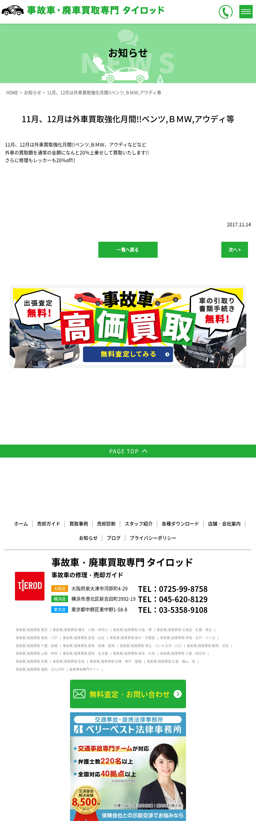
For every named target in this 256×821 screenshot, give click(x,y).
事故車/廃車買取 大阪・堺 (132, 629)
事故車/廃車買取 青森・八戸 (37, 637)
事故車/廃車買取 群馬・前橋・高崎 (89, 645)
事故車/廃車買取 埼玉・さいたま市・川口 (151, 645)
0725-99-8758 (183, 588)
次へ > (235, 249)
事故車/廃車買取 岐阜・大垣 (134, 653)
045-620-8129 (183, 598)
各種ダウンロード (180, 523)
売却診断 (106, 523)
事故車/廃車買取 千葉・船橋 (37, 645)
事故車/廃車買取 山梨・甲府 (37, 653)
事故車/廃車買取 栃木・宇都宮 (132, 637)
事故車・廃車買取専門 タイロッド (122, 568)
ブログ (114, 537)
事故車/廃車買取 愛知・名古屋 (85, 653)
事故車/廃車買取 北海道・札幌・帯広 (184, 629)
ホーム (21, 523)
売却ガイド (48, 523)
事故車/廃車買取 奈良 (69, 661)
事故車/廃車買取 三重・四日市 (182, 653)
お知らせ (88, 537)
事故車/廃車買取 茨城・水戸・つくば (187, 637)
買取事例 (78, 523)
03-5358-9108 (183, 609)
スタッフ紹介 (139, 523)
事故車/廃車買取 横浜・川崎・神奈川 (80, 629)
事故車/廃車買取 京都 (32, 661)
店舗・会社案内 (224, 523)
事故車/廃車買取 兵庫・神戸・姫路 (116, 661)
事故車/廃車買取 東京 (32, 629)
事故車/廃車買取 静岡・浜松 (208, 645)
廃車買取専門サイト (84, 669)
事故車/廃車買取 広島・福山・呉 (171, 661)
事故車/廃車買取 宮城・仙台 (84, 637)
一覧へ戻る (128, 249)
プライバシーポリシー (153, 537)
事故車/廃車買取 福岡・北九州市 (40, 669)
